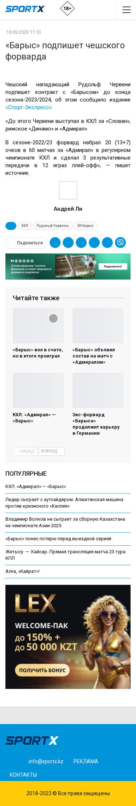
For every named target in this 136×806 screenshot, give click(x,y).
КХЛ (24, 226)
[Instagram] (62, 774)
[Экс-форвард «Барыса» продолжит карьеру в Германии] (98, 390)
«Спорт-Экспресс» (28, 107)
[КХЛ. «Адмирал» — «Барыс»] (38, 390)
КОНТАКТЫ (23, 775)
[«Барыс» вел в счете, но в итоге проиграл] (38, 325)
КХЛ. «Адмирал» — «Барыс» (35, 486)
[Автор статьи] (68, 190)
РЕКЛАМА (86, 761)
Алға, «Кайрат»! (22, 571)
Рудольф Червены (53, 226)
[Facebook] (51, 774)
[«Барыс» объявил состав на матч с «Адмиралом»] (98, 325)
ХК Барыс (85, 226)
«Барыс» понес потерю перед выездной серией (58, 538)
